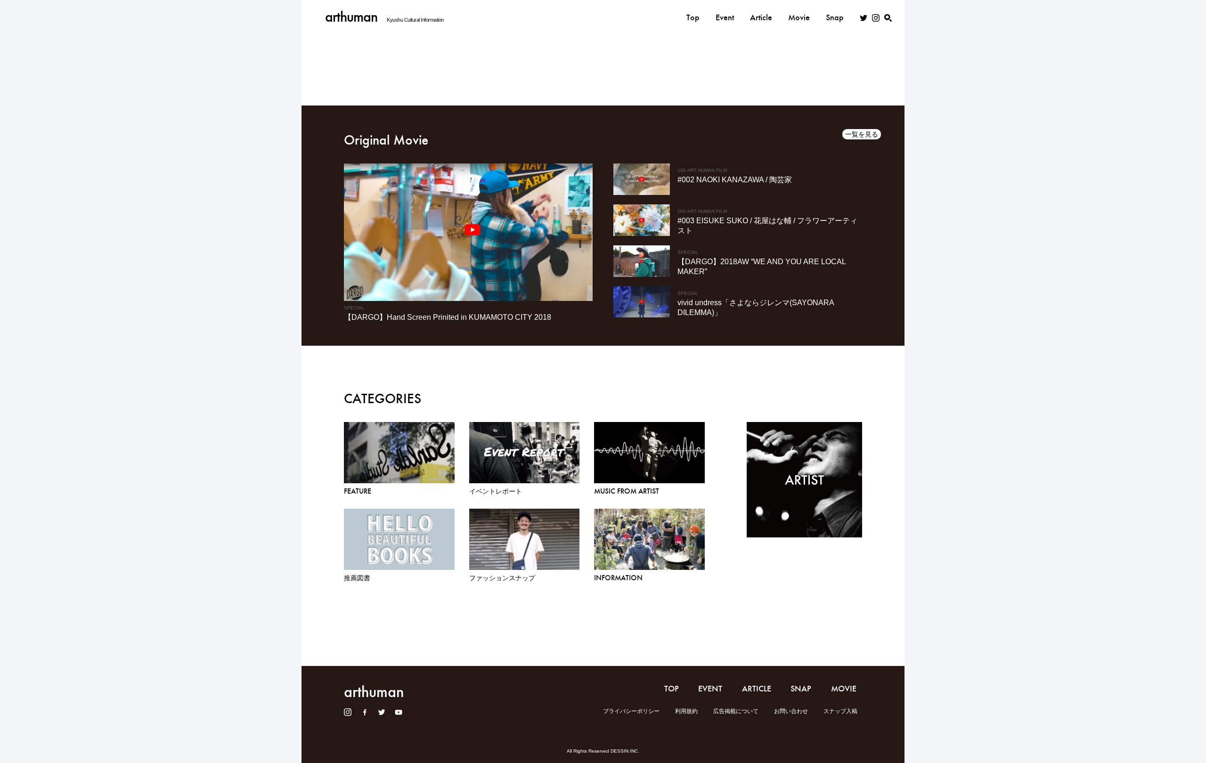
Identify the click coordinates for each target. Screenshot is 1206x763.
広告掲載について (735, 711)
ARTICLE (756, 688)
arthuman (351, 17)
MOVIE (843, 688)
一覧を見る (861, 134)
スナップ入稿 (840, 711)
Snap (835, 17)
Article (761, 17)
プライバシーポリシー (631, 711)
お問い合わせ (791, 711)
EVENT (710, 688)
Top (693, 17)
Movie (799, 17)
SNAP (800, 688)
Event (725, 17)
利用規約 (686, 711)
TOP (671, 688)
